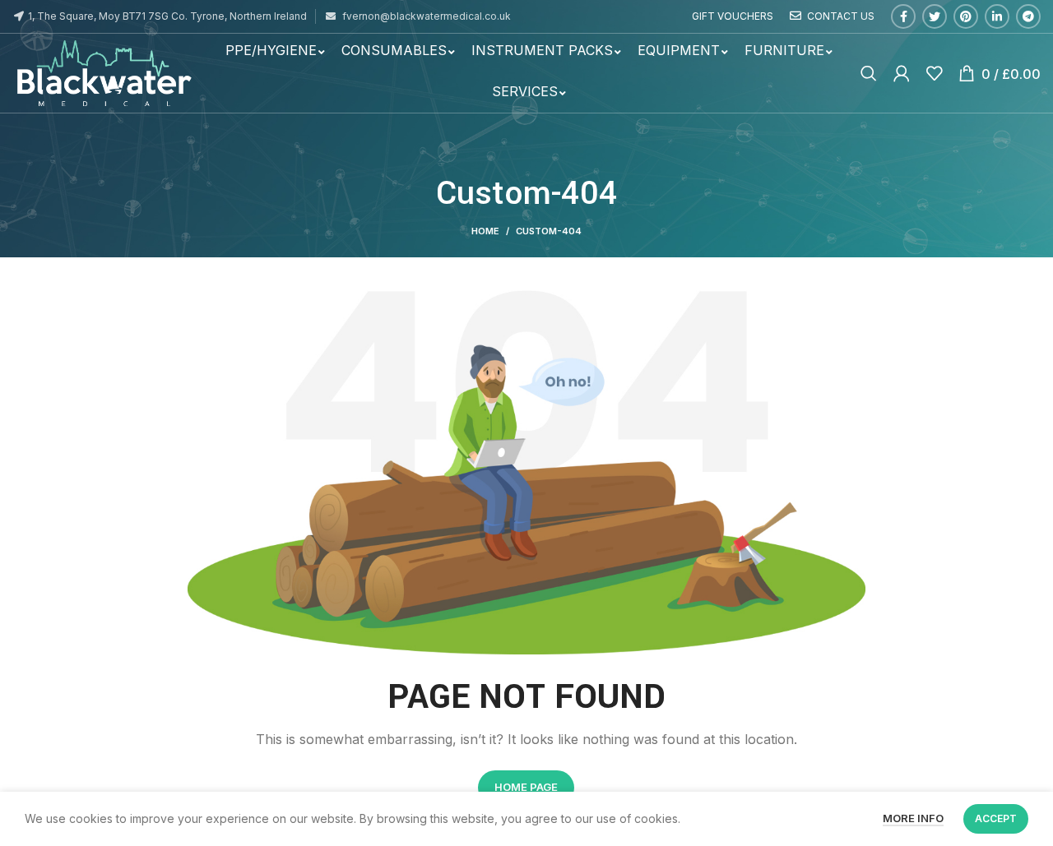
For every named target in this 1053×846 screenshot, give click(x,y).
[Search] (868, 73)
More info (913, 818)
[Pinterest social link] (965, 16)
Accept (996, 818)
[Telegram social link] (1028, 16)
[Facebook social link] (903, 16)
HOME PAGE (526, 786)
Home (485, 231)
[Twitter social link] (934, 16)
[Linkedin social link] (997, 16)
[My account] (901, 73)
